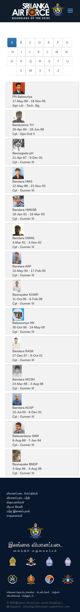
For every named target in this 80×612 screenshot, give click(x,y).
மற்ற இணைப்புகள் (18, 511)
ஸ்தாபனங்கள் (15, 502)
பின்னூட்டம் (28, 595)
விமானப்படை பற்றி (18, 498)
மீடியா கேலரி (15, 506)
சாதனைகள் (14, 515)
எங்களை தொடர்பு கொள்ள (20, 592)
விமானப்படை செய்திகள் (22, 493)
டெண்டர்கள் (43, 592)
